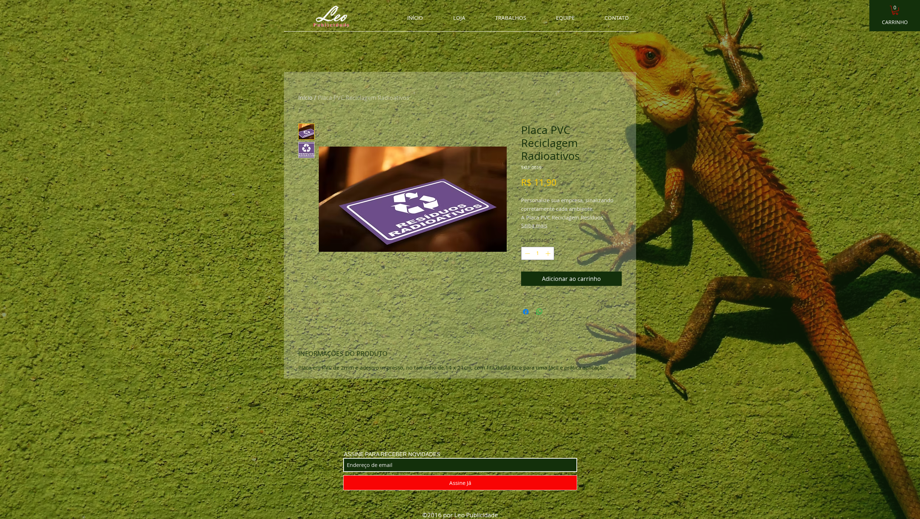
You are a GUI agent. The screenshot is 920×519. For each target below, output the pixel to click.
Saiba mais (534, 225)
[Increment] (548, 253)
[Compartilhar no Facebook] (525, 311)
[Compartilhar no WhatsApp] (539, 311)
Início (305, 98)
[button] (895, 10)
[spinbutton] (537, 253)
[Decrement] (526, 253)
